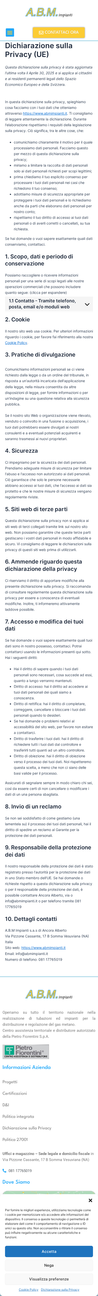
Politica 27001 (15, 1140)
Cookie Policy (28, 1289)
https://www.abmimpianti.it (45, 113)
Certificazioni (15, 1094)
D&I (6, 1105)
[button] (90, 1200)
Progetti (10, 1082)
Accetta (49, 1251)
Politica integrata (18, 1117)
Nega (49, 1265)
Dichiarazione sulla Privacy (60, 1289)
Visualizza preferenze (49, 1279)
